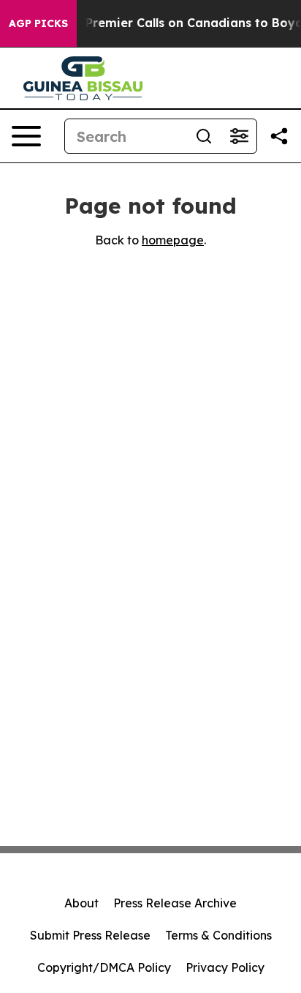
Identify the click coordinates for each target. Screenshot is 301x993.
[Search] (203, 136)
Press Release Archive (175, 903)
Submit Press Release (90, 935)
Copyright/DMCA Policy (104, 967)
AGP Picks (38, 23)
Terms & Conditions (218, 935)
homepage (173, 240)
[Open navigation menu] (26, 136)
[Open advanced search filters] (238, 136)
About (81, 903)
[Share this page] (279, 136)
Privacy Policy (225, 967)
